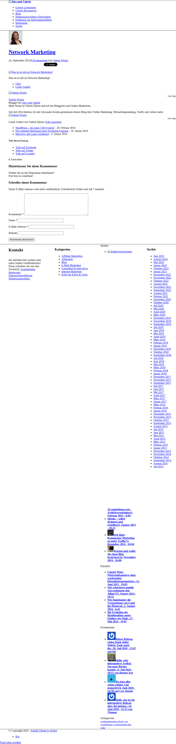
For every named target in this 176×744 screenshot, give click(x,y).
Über (18, 83)
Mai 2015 (158, 435)
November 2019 (162, 321)
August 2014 (160, 463)
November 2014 (162, 454)
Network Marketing (32, 52)
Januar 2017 (160, 401)
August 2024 (160, 259)
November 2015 (162, 416)
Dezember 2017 (162, 376)
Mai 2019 (158, 333)
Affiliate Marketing (72, 256)
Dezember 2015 (162, 413)
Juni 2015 (158, 432)
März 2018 (159, 367)
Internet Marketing (72, 271)
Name (13, 220)
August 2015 (160, 426)
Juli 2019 (158, 327)
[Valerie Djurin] (18, 92)
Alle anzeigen (53, 122)
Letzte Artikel (22, 86)
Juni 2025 (158, 256)
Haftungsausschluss (19, 278)
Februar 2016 (160, 407)
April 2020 (159, 311)
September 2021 (162, 290)
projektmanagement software (112, 721)
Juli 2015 (158, 429)
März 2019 (159, 339)
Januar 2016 (160, 410)
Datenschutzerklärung (20, 275)
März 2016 (159, 404)
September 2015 (162, 423)
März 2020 (159, 314)
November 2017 (162, 379)
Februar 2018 (160, 370)
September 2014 (162, 460)
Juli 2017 (158, 386)
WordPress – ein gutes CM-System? (34, 127)
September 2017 (162, 382)
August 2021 (160, 293)
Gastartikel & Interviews (75, 268)
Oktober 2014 (161, 457)
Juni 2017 (158, 389)
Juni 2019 (158, 330)
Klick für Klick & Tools (74, 274)
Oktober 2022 (161, 280)
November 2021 (162, 287)
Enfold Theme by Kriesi (44, 730)
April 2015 (159, 438)
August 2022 (160, 283)
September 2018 (162, 355)
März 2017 (159, 398)
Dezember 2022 (162, 274)
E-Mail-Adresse (18, 226)
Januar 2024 (160, 265)
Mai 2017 (158, 392)
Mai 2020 (158, 308)
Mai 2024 (158, 262)
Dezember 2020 (162, 299)
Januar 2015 (160, 447)
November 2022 (162, 277)
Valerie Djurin (60, 60)
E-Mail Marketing (71, 265)
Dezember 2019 (162, 317)
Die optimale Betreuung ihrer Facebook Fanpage (41, 130)
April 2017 (159, 395)
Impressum (14, 272)
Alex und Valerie (31, 102)
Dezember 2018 (162, 348)
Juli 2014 (158, 466)
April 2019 (159, 336)
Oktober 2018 (161, 352)
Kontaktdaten (28, 269)
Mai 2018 (158, 364)
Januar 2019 (160, 345)
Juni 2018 (158, 361)
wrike (103, 727)
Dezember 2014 (162, 451)
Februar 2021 (160, 296)
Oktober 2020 (161, 302)
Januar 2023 (160, 271)
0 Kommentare (39, 60)
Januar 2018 (160, 373)
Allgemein (67, 259)
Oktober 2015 (161, 420)
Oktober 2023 (161, 268)
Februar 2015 (160, 444)
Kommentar (16, 214)
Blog (64, 262)
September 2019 (162, 324)
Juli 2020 (158, 305)
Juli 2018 (158, 358)
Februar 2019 (160, 342)
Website (13, 233)
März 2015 (159, 441)
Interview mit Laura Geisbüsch (32, 134)
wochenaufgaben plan (122, 724)
